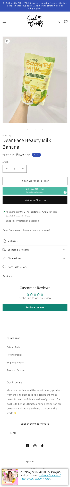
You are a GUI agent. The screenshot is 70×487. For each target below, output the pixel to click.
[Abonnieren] (59, 433)
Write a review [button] (35, 307)
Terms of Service (16, 370)
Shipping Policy (15, 362)
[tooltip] (65, 192)
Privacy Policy (14, 347)
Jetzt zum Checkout (35, 200)
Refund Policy (14, 354)
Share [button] (9, 276)
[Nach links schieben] (27, 129)
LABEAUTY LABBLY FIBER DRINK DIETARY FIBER (40, 477)
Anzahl (6, 161)
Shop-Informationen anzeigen (22, 220)
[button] (4, 21)
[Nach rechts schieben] (42, 129)
